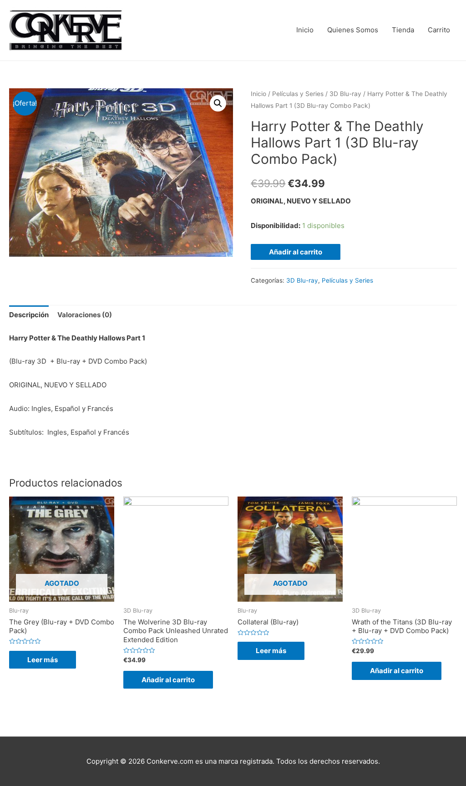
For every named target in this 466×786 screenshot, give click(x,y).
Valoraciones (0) (84, 314)
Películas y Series (298, 93)
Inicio (305, 29)
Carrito (439, 29)
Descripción (29, 314)
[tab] (29, 315)
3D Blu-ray (345, 93)
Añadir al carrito (295, 252)
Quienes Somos (352, 29)
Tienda (403, 29)
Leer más (42, 659)
